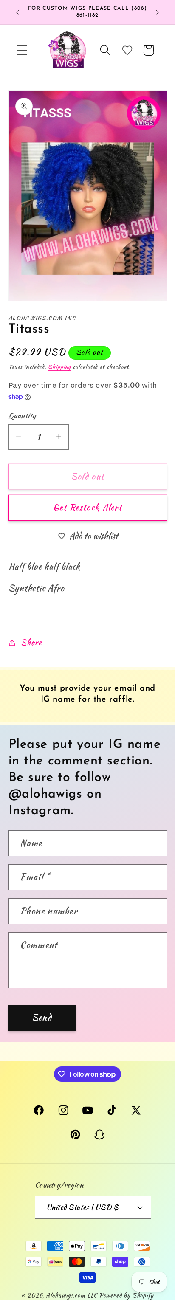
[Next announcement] (157, 12)
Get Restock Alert (87, 507)
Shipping (59, 367)
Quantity (22, 415)
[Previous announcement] (17, 12)
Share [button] (31, 642)
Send (42, 1018)
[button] (22, 50)
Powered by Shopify (126, 1295)
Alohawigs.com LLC (71, 1295)
